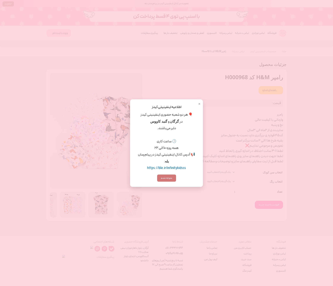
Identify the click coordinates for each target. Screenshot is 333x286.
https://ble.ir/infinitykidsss (166, 168)
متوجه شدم (166, 178)
